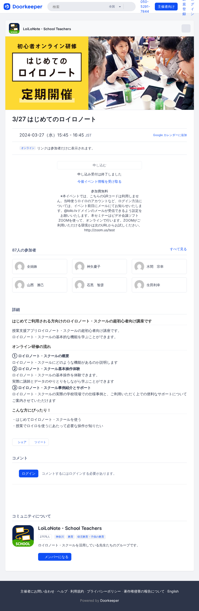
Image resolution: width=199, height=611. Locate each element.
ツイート (40, 442)
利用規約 (77, 591)
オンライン (27, 148)
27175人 (45, 536)
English (173, 591)
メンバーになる (56, 557)
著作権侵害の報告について (144, 591)
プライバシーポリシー (104, 591)
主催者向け (166, 6)
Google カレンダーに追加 (170, 135)
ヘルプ (62, 591)
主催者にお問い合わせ (37, 591)
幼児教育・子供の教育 (90, 536)
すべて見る (178, 249)
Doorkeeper (109, 600)
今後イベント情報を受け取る (99, 181)
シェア (21, 442)
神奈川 (60, 536)
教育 (70, 536)
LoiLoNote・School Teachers (47, 29)
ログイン (28, 473)
